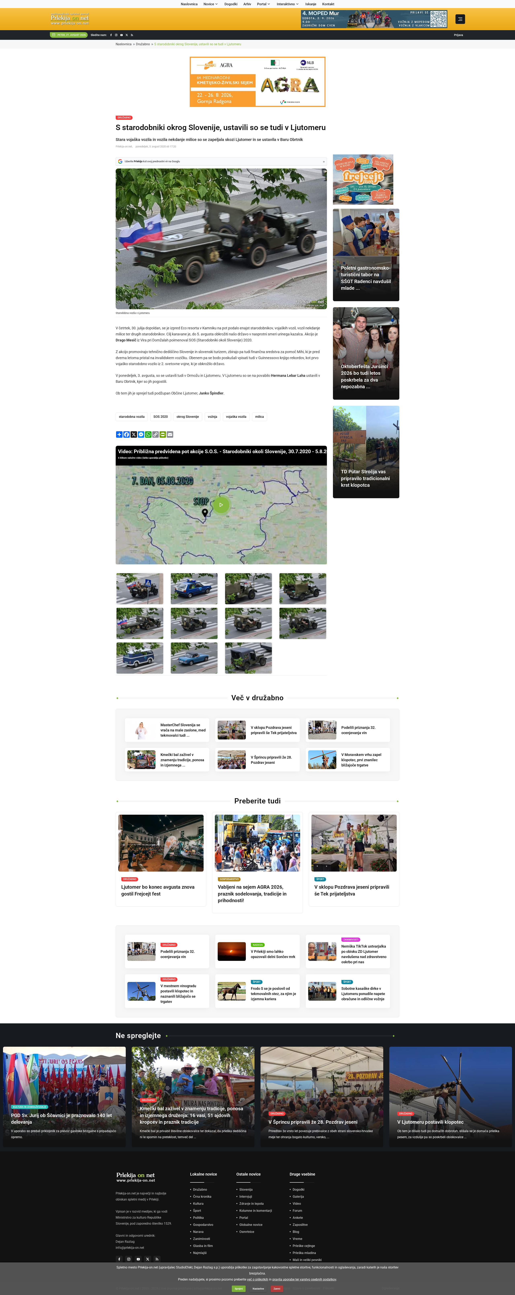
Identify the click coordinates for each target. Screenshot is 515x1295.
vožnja (212, 417)
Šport (197, 1211)
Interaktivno (286, 4)
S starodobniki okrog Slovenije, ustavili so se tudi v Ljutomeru (197, 44)
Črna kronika (202, 1196)
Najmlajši (200, 1253)
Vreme (297, 1239)
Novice (209, 4)
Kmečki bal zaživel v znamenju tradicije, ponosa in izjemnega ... (182, 760)
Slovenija (246, 1189)
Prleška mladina (304, 1253)
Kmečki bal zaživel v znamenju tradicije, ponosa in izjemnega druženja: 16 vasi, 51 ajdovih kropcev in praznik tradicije (191, 1115)
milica (259, 417)
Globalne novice (251, 1225)
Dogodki (231, 4)
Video (297, 1204)
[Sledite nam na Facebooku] (111, 35)
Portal (261, 4)
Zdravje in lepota (251, 1204)
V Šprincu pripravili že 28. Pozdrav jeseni (313, 1122)
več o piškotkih (257, 1279)
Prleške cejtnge (304, 1246)
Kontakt (328, 4)
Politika (198, 1218)
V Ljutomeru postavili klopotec (430, 1122)
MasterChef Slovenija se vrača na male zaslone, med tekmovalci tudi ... (183, 730)
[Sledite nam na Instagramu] (116, 35)
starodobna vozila (132, 417)
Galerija (298, 1196)
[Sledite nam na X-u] (126, 35)
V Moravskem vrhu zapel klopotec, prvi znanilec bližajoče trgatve (361, 760)
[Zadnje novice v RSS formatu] (132, 35)
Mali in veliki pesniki (307, 1260)
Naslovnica (189, 4)
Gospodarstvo (203, 1225)
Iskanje (310, 4)
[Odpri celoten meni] (460, 19)
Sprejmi (239, 1288)
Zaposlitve (300, 1225)
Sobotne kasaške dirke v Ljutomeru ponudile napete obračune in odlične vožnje (363, 993)
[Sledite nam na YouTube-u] (121, 35)
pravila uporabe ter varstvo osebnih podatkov (304, 1279)
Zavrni (277, 1288)
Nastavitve (258, 1288)
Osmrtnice (246, 1232)
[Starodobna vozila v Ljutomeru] (140, 588)
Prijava (458, 35)
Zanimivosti (201, 1239)
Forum (297, 1211)
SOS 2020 (160, 417)
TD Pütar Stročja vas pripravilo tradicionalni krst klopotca (365, 478)
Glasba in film (203, 1246)
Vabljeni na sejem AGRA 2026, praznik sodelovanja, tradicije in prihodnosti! (252, 893)
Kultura (198, 1204)
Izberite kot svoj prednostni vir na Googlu (152, 161)
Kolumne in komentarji (255, 1211)
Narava (198, 1232)
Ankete (298, 1218)
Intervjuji (245, 1196)
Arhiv (247, 4)
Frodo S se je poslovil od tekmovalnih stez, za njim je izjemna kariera (273, 993)
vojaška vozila (236, 417)
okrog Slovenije (188, 417)
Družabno (143, 44)
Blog (296, 1232)
